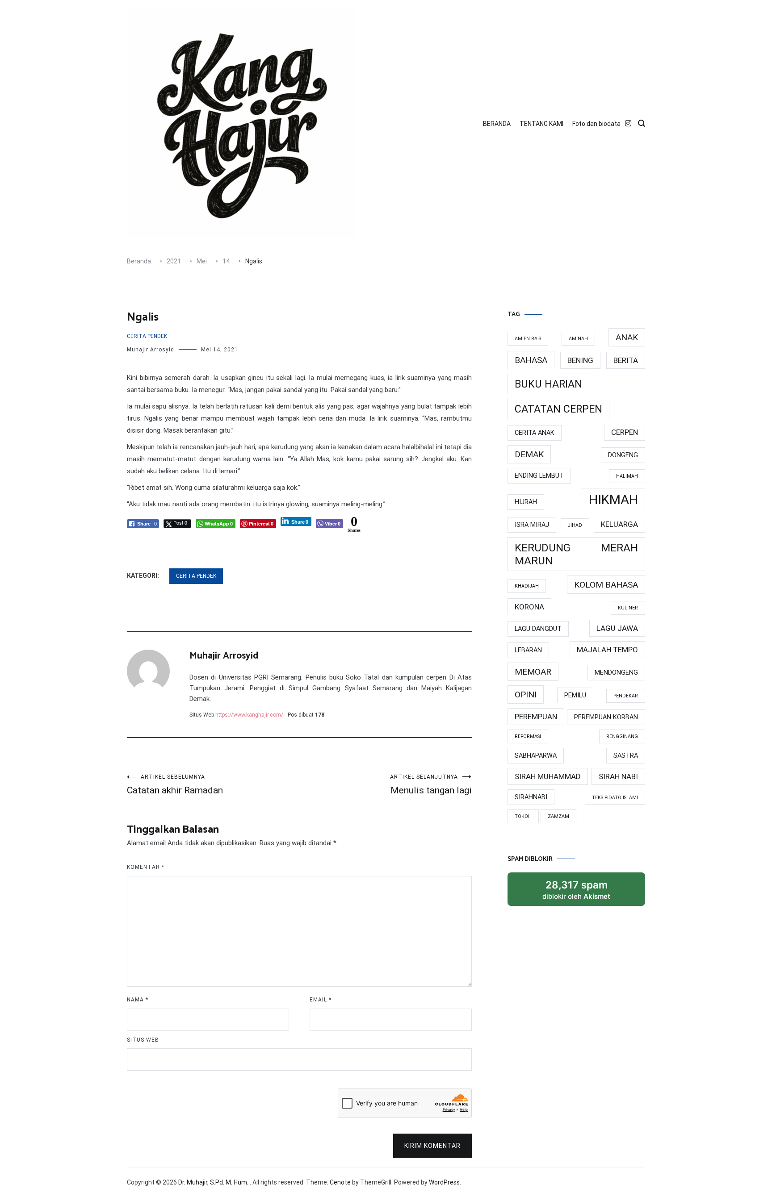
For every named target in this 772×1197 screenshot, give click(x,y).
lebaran (528, 650)
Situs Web (143, 1040)
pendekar (625, 696)
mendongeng (616, 672)
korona (529, 606)
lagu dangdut (538, 629)
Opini (526, 694)
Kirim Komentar (432, 1145)
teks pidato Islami (615, 798)
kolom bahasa (606, 585)
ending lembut (539, 476)
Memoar (533, 672)
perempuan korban (606, 717)
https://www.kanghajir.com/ (249, 715)
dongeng (623, 455)
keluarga (619, 524)
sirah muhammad (548, 776)
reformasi (528, 736)
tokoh (523, 816)
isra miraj (532, 525)
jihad (575, 525)
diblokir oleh (576, 890)
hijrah (526, 502)
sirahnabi (531, 797)
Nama (137, 1000)
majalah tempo (607, 649)
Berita (625, 360)
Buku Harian (548, 384)
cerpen (624, 432)
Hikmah (613, 499)
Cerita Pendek (147, 336)
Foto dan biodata (596, 123)
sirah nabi (618, 776)
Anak (627, 337)
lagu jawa (617, 628)
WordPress (444, 1182)
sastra (625, 755)
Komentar (145, 867)
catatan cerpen (558, 409)
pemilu (575, 695)
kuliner (628, 608)
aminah (578, 339)
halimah (627, 476)
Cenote (340, 1182)
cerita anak (534, 433)
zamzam (558, 816)
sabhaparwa (536, 755)
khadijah (527, 586)
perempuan (536, 716)
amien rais (528, 339)
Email (320, 1000)
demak (529, 454)
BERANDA (497, 123)
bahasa (531, 360)
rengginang (622, 736)
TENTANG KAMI (541, 123)
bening (580, 360)
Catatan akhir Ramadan (175, 785)
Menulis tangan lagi (431, 785)
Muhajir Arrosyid (150, 349)
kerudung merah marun (576, 554)
